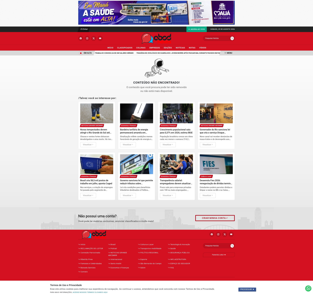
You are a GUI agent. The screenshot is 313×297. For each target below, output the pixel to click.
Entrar (85, 29)
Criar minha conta (214, 218)
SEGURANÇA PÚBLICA (180, 253)
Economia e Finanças (119, 268)
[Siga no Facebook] (80, 38)
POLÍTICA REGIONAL (149, 253)
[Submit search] (232, 38)
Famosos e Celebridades (91, 264)
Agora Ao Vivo (197, 29)
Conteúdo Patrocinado (90, 253)
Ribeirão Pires (86, 259)
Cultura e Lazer (147, 244)
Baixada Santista (87, 268)
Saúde (173, 249)
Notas (193, 47)
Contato (84, 272)
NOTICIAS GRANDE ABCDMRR (117, 254)
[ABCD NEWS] (156, 38)
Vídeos (202, 48)
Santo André (115, 264)
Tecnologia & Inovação (180, 244)
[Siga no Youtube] (100, 38)
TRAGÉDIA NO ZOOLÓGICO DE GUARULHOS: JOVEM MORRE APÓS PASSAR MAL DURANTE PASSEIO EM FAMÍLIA (176, 53)
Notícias (181, 47)
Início (111, 47)
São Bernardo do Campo (151, 264)
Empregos (155, 47)
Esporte (143, 259)
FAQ (172, 268)
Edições (169, 47)
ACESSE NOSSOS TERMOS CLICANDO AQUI (90, 292)
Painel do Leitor (218, 255)
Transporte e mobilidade (150, 249)
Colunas (142, 47)
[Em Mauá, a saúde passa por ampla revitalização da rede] (156, 12)
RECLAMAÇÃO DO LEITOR (91, 249)
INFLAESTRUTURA (178, 259)
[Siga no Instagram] (87, 38)
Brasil (113, 244)
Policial (113, 249)
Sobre (142, 268)
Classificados (125, 47)
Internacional (116, 259)
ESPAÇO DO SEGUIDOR (180, 264)
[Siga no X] (93, 38)
